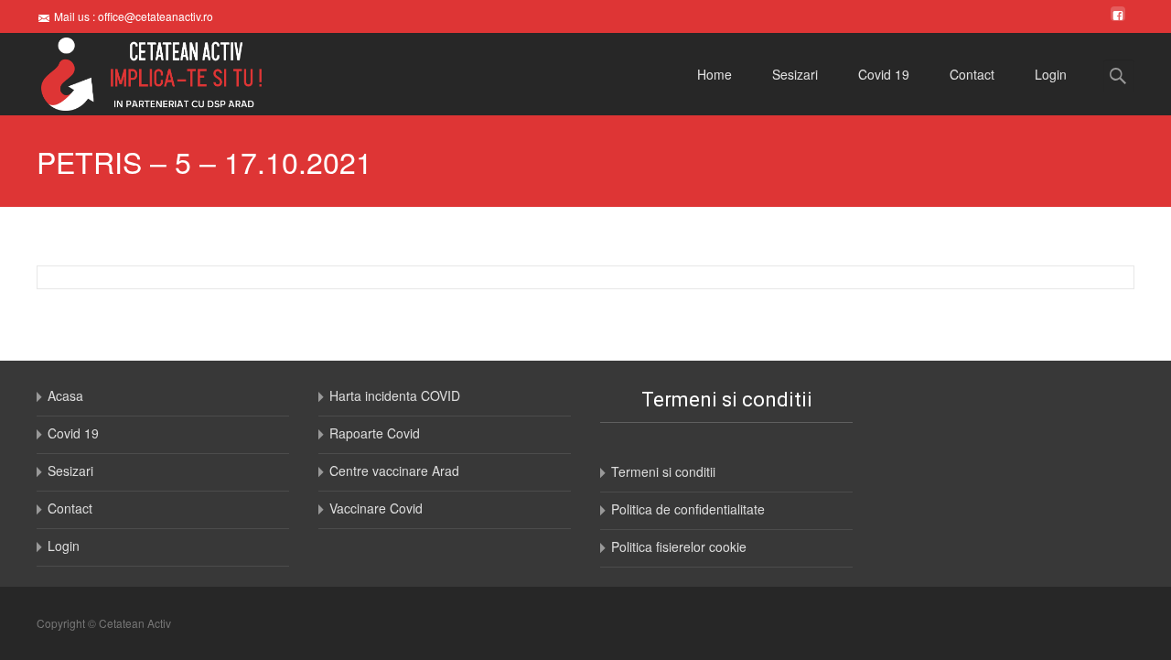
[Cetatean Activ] (136, 74)
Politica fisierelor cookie (679, 546)
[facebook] (1118, 15)
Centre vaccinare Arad (394, 470)
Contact (972, 74)
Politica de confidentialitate (688, 509)
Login (1051, 74)
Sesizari (795, 74)
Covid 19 (883, 74)
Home (714, 74)
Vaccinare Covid (376, 508)
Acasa (65, 395)
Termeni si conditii (663, 471)
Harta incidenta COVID (394, 395)
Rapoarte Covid (374, 433)
